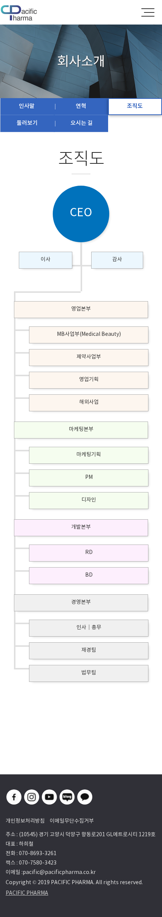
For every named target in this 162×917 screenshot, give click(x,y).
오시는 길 (81, 122)
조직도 (135, 105)
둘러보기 (27, 122)
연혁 (81, 105)
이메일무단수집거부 (72, 820)
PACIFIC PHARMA (27, 892)
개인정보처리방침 (25, 820)
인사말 (27, 105)
